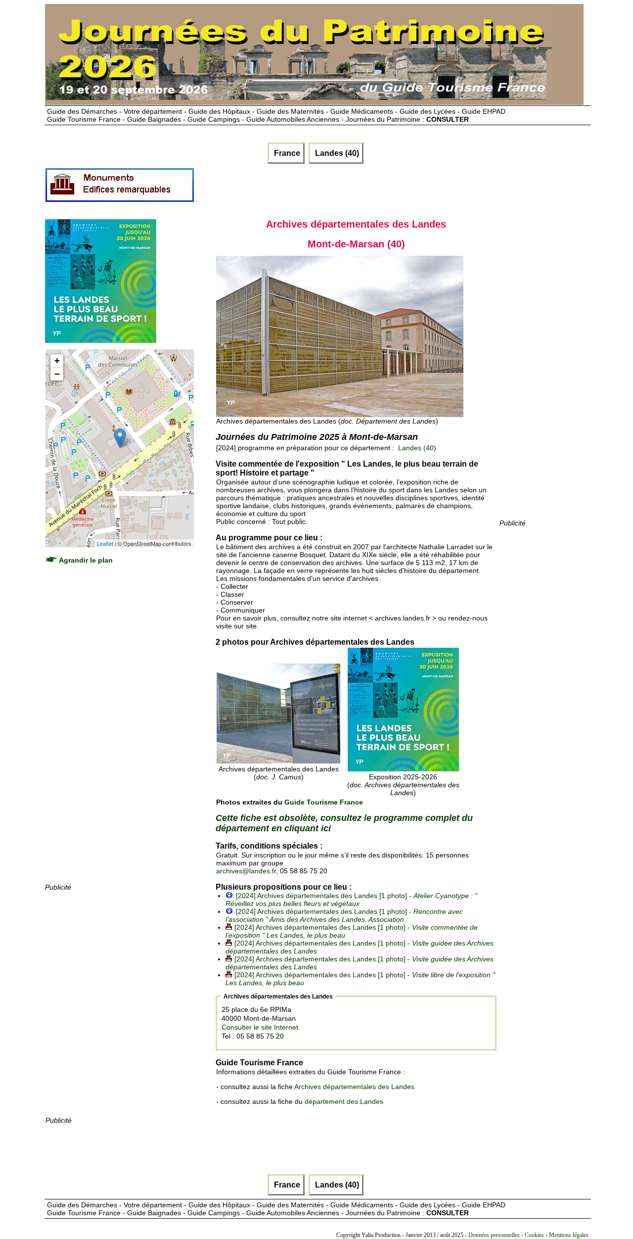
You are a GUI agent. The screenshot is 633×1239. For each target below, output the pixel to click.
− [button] (57, 374)
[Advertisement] (119, 733)
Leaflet (105, 543)
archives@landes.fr (246, 871)
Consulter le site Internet (260, 1027)
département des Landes (344, 1101)
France (286, 153)
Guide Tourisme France (323, 802)
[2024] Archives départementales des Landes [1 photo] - (351, 899)
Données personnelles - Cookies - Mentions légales (528, 1235)
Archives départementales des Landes (354, 1087)
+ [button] (57, 360)
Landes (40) (336, 153)
